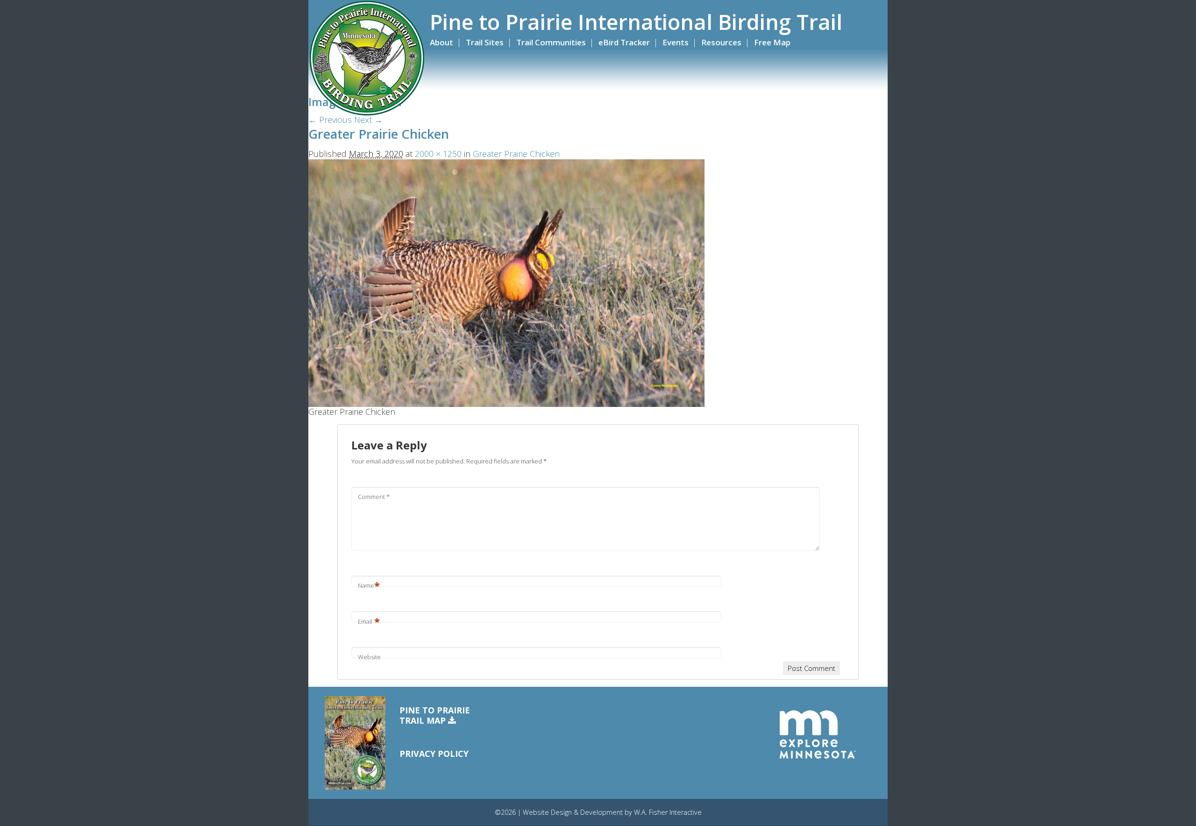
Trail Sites (485, 42)
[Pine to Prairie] (366, 58)
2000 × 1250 (438, 153)
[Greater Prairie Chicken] (506, 282)
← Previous (330, 119)
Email (369, 621)
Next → (368, 119)
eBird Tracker (624, 42)
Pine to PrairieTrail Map (434, 715)
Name (369, 585)
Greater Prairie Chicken (516, 153)
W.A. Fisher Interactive (668, 812)
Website (369, 657)
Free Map (772, 42)
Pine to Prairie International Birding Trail (636, 22)
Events (675, 42)
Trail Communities (551, 42)
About (441, 42)
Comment (374, 496)
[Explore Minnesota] (817, 735)
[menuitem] (446, 42)
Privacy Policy (434, 753)
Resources (721, 42)
